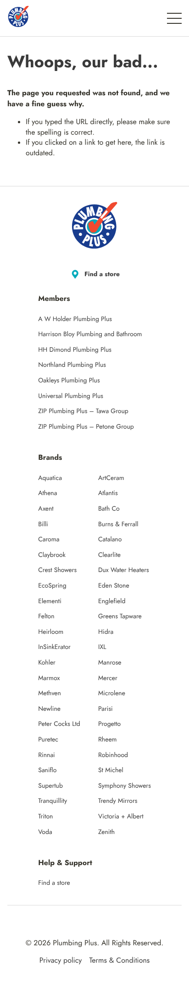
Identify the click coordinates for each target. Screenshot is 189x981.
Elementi (49, 601)
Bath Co (109, 508)
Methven (49, 693)
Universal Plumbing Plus (70, 396)
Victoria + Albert (121, 816)
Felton (46, 616)
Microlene (111, 693)
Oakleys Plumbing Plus (69, 380)
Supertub (50, 785)
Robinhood (113, 755)
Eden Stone (113, 585)
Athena (47, 493)
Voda (45, 832)
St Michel (110, 770)
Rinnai (46, 755)
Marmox (49, 678)
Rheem (107, 739)
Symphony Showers (124, 785)
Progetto (109, 724)
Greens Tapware (120, 616)
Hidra (105, 632)
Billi (43, 524)
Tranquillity (52, 801)
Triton (45, 816)
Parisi (105, 709)
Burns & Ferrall (118, 524)
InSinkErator (54, 647)
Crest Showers (57, 570)
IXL (102, 647)
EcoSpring (52, 585)
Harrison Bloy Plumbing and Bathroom (90, 334)
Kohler (47, 662)
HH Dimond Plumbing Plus (74, 349)
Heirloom (50, 632)
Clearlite (109, 555)
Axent (46, 508)
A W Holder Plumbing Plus (75, 319)
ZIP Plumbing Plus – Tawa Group (83, 411)
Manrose (110, 662)
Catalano (110, 539)
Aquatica (50, 478)
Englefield (112, 601)
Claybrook (52, 555)
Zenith (106, 832)
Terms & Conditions (119, 961)
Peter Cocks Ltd (59, 724)
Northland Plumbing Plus (72, 365)
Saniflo (47, 770)
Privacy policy (60, 961)
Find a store (102, 274)
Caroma (48, 539)
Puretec (48, 739)
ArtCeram (111, 478)
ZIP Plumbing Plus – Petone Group (86, 426)
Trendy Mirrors (117, 801)
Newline (49, 709)
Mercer (107, 678)
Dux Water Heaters (123, 570)
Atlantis (108, 493)
